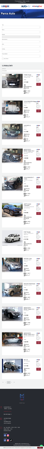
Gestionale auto (22, 445)
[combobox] (21, 27)
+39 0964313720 (22, 2)
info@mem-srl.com (7, 411)
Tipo (3, 24)
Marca (3, 29)
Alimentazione (4, 39)
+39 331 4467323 (7, 423)
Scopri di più (38, 84)
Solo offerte (6, 58)
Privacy (27, 443)
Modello (3, 34)
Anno (3, 44)
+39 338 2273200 (7, 418)
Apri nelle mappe (7, 414)
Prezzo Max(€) (4, 53)
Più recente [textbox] (5, 70)
